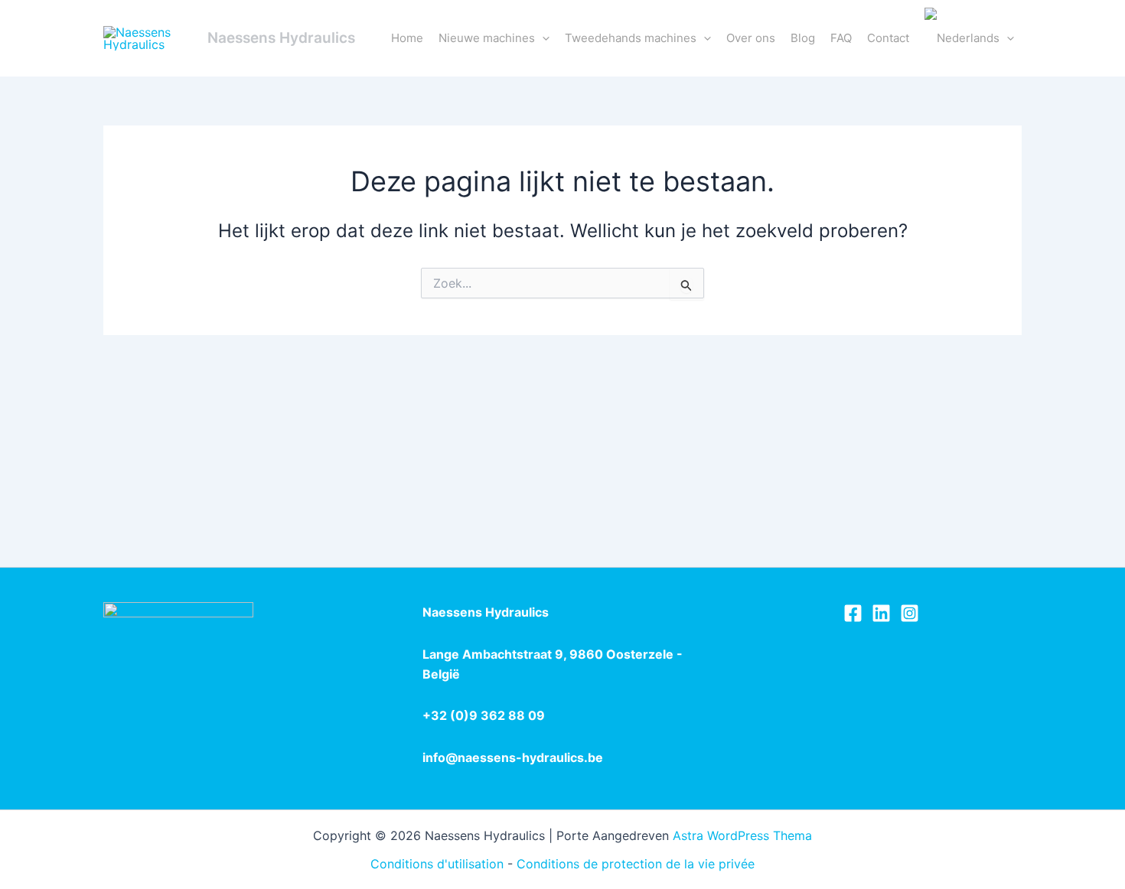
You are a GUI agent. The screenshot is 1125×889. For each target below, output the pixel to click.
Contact (888, 38)
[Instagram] (909, 613)
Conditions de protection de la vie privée (636, 863)
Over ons (750, 38)
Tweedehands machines (630, 38)
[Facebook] (852, 613)
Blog (803, 38)
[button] (542, 38)
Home (407, 38)
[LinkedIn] (881, 613)
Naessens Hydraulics (281, 38)
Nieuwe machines (487, 38)
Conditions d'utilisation (437, 863)
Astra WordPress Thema (742, 835)
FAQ (841, 38)
